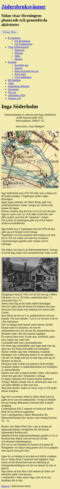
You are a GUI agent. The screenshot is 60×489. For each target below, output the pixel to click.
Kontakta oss (21, 65)
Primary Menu (9, 32)
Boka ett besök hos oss (27, 71)
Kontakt (12, 62)
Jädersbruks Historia (18, 86)
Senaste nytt (14, 98)
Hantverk (19, 50)
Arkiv (11, 83)
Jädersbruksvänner (23, 7)
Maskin (18, 59)
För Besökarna (22, 41)
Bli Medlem (14, 80)
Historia (19, 53)
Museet (18, 68)
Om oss (12, 92)
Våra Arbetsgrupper (18, 47)
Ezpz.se (5, 486)
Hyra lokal (20, 74)
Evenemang (14, 38)
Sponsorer (13, 89)
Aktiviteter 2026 (16, 95)
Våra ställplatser (23, 77)
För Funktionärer (23, 44)
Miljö (17, 56)
